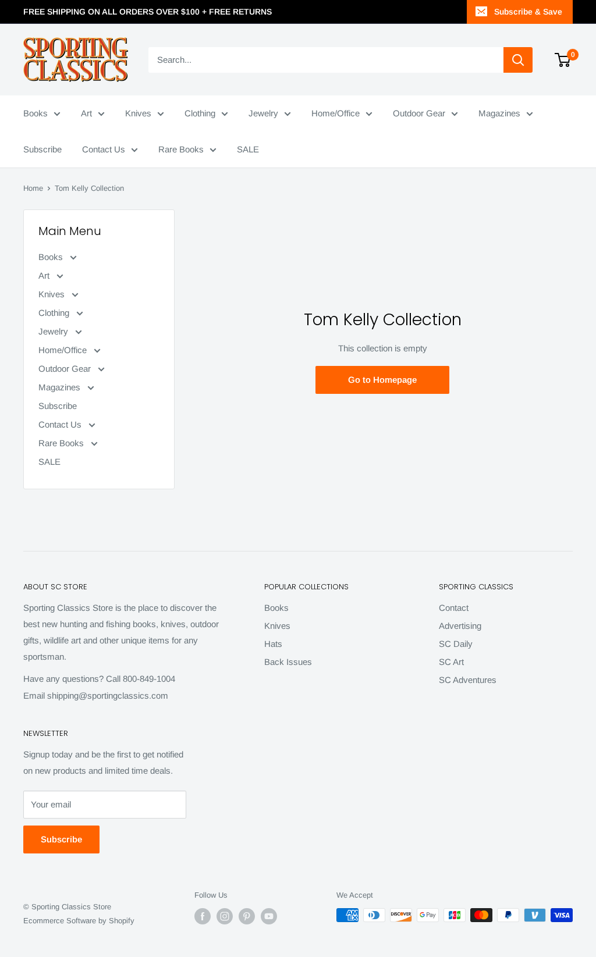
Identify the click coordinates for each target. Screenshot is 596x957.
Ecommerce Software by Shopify (78, 920)
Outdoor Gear (419, 113)
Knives (138, 113)
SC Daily (456, 644)
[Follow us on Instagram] (225, 916)
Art (86, 113)
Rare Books (181, 149)
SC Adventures (467, 680)
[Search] (518, 60)
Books (35, 113)
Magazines (499, 113)
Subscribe (42, 149)
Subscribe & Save (528, 11)
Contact (454, 608)
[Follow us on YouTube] (269, 916)
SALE (248, 149)
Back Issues (288, 662)
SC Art (451, 662)
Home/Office (335, 113)
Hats (273, 644)
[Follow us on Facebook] (202, 916)
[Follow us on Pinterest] (247, 916)
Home (33, 188)
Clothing (200, 113)
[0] (563, 60)
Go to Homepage (382, 380)
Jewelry (263, 113)
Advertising (460, 626)
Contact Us (103, 149)
